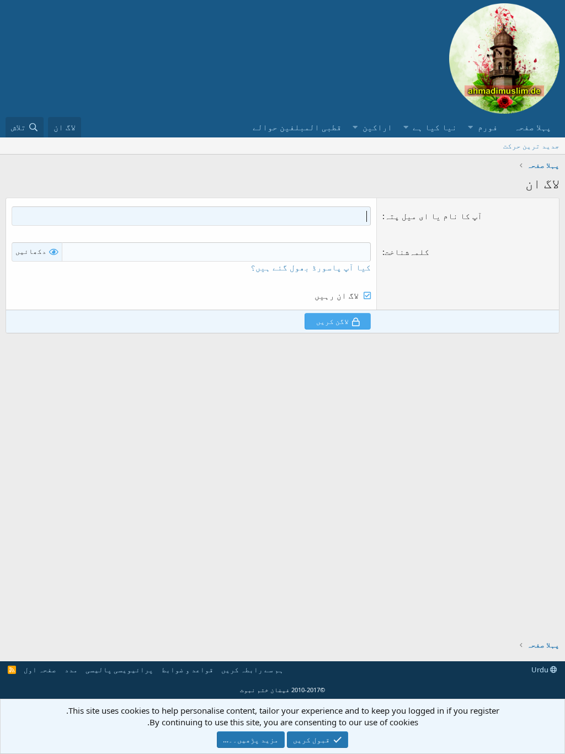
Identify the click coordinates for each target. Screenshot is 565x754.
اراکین (377, 126)
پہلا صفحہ (532, 126)
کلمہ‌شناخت (407, 251)
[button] (470, 127)
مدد (71, 670)
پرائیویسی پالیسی (119, 670)
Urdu (540, 670)
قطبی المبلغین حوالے (297, 126)
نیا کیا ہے (435, 126)
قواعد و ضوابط (188, 670)
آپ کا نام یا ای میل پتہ (433, 215)
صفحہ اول (40, 670)
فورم (488, 126)
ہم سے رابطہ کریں (252, 670)
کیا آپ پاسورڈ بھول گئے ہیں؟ (310, 267)
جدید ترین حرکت (531, 146)
